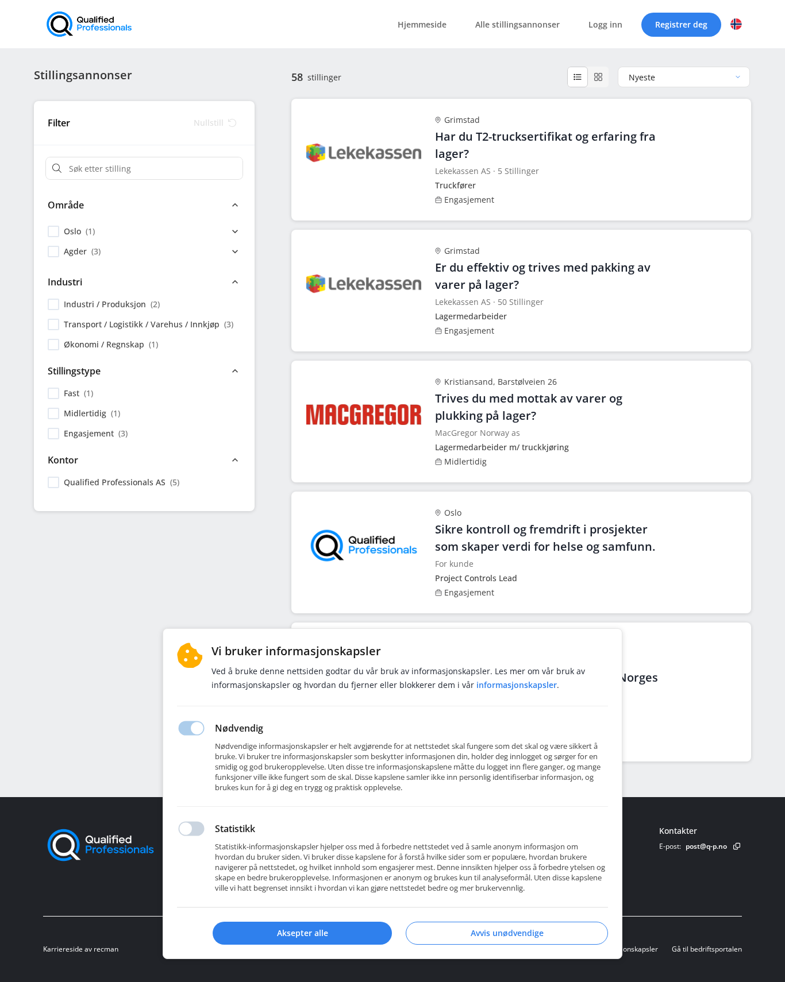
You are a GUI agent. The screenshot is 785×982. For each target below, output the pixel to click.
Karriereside (63, 949)
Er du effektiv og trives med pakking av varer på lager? (543, 276)
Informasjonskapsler (625, 949)
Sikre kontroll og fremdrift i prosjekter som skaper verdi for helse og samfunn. (545, 537)
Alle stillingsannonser (517, 24)
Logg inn (605, 24)
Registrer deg (681, 24)
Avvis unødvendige (507, 932)
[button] (736, 24)
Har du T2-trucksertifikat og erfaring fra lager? (545, 145)
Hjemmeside (422, 24)
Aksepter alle (302, 932)
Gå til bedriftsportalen (707, 949)
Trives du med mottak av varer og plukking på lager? (528, 407)
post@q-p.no (706, 846)
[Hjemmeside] (132, 845)
